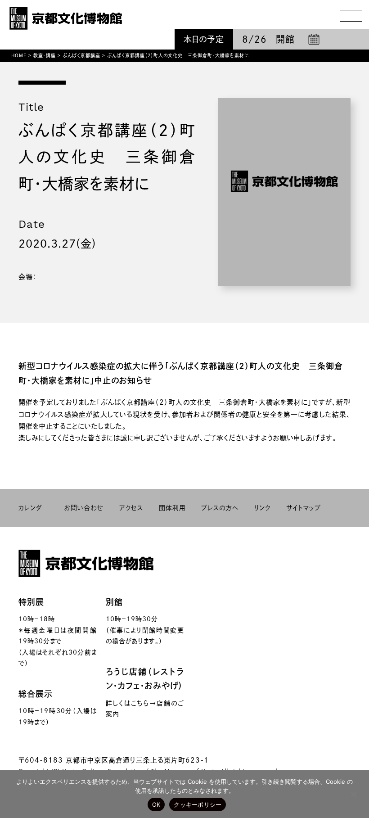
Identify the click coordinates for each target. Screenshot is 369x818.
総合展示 (35, 694)
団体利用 (172, 508)
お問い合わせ (84, 508)
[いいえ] (353, 794)
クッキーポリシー (197, 804)
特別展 (31, 602)
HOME (19, 55)
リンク (262, 508)
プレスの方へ (219, 508)
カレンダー (33, 508)
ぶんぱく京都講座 (81, 55)
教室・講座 (44, 55)
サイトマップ (303, 508)
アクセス (131, 508)
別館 (114, 602)
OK (156, 804)
